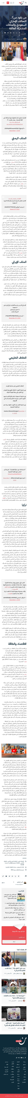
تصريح (20, 253)
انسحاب (13, 162)
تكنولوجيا (24, 1082)
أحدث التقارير (13, 1062)
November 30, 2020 (14, 318)
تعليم (25, 1079)
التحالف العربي (21, 861)
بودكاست (12, 1074)
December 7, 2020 (14, 131)
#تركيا (9, 587)
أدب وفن (17, 1067)
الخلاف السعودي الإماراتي (14, 863)
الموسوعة (12, 1079)
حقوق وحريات (24, 1068)
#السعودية (15, 589)
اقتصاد (18, 1062)
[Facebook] (25, 1058)
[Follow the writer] (13, 882)
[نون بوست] (21, 2)
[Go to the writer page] (25, 883)
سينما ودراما (18, 1079)
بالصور (13, 1082)
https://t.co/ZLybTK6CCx (15, 474)
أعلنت (4, 439)
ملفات (13, 1066)
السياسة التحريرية (6, 1070)
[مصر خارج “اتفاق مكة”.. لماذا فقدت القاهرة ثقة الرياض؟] (14, 959)
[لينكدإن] (2, 882)
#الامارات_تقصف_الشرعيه (15, 199)
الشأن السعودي (20, 867)
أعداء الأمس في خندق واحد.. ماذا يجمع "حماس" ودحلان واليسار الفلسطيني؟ (10, 896)
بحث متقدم (6, 1074)
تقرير (25, 661)
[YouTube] (21, 1058)
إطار (25, 827)
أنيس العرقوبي (19, 39)
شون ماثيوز (20, 1028)
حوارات (12, 1071)
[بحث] (13, 3)
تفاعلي (12, 1077)
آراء (25, 1071)
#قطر (6, 587)
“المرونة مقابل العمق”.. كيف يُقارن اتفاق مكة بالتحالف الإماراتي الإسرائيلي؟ (14, 1024)
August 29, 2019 (14, 209)
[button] (25, 2)
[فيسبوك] (4, 882)
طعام (18, 1083)
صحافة (18, 1064)
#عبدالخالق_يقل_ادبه (14, 122)
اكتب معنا (6, 1067)
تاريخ (25, 1074)
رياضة (25, 1077)
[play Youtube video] (14, 751)
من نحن (6, 1062)
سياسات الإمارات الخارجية (11, 867)
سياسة (24, 1062)
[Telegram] (18, 1058)
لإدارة (4, 498)
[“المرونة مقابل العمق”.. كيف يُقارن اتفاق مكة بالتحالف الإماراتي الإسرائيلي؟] (14, 1013)
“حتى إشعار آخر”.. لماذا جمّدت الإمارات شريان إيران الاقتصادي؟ (14, 997)
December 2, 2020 (14, 600)
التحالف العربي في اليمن (12, 861)
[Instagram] (19, 1058)
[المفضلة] (8, 3)
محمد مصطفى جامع (18, 973)
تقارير (22, 184)
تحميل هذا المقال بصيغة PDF (17, 870)
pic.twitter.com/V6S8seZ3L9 (15, 124)
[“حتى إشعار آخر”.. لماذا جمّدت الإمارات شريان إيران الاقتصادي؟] (14, 986)
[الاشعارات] (11, 3)
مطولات (12, 1069)
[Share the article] (19, 33)
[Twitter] (23, 1058)
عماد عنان (20, 1001)
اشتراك (14, 941)
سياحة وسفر (18, 1075)
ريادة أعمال (18, 1070)
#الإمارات (10, 593)
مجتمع (24, 1064)
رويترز (25, 674)
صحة (18, 1086)
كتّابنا (7, 1064)
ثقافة (18, 1088)
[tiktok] (16, 1057)
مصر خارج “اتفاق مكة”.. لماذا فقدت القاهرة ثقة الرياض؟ (15, 969)
